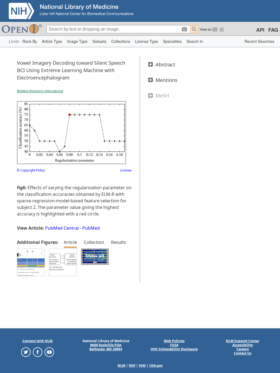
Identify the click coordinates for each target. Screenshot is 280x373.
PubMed (91, 228)
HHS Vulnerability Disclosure (174, 349)
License (126, 170)
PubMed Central (62, 228)
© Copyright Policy (31, 170)
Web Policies (174, 341)
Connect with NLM (37, 341)
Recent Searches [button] (259, 41)
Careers (243, 349)
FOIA (174, 345)
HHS (142, 365)
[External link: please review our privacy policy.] (26, 352)
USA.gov (156, 365)
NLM (121, 365)
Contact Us (242, 353)
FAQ (273, 29)
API (260, 29)
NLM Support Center (242, 341)
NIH (132, 365)
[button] (29, 41)
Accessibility (242, 345)
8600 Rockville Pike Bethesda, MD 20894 (105, 347)
